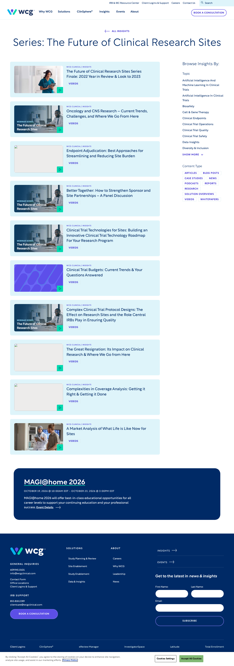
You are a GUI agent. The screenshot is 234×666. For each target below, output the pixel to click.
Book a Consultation (209, 13)
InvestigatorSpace (134, 647)
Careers (175, 3)
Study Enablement (78, 574)
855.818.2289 (17, 601)
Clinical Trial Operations (197, 124)
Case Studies (194, 178)
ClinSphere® (46, 647)
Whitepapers (209, 199)
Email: (158, 601)
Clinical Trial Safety (194, 136)
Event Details (44, 507)
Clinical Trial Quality (195, 130)
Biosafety (188, 106)
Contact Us (189, 3)
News (213, 178)
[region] (117, 659)
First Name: (161, 587)
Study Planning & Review (82, 558)
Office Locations (19, 583)
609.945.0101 (17, 570)
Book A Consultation (34, 614)
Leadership (119, 574)
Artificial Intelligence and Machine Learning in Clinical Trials (200, 85)
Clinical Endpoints (194, 118)
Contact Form (18, 579)
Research (191, 189)
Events (120, 11)
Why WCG (45, 11)
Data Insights (190, 142)
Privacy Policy (70, 660)
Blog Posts (211, 173)
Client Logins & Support (155, 3)
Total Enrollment (214, 647)
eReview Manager (89, 647)
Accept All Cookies (191, 659)
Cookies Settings (166, 659)
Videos (189, 199)
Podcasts (192, 183)
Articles (191, 173)
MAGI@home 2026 (54, 482)
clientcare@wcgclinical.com (26, 605)
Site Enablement (77, 566)
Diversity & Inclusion (195, 148)
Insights (163, 551)
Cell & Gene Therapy (195, 112)
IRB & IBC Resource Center (124, 3)
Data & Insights (76, 582)
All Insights (121, 31)
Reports (211, 183)
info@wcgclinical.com (23, 573)
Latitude (174, 647)
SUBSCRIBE (189, 621)
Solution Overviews (199, 194)
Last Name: (197, 587)
